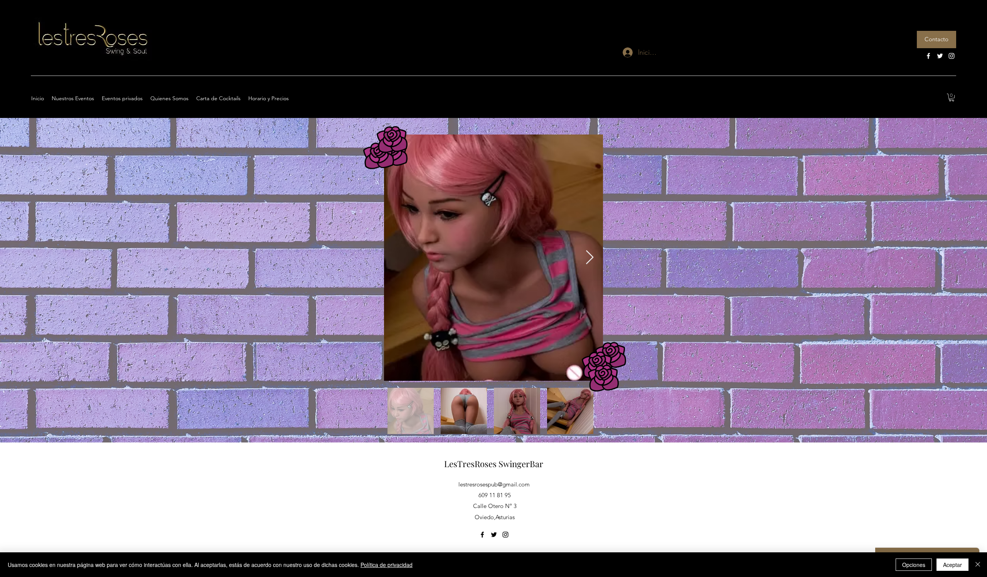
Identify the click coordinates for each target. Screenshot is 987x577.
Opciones (913, 565)
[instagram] (951, 56)
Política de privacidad (386, 565)
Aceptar (952, 565)
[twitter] (940, 56)
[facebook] (928, 56)
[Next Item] (589, 257)
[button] (951, 97)
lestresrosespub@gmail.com (494, 484)
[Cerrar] (977, 564)
